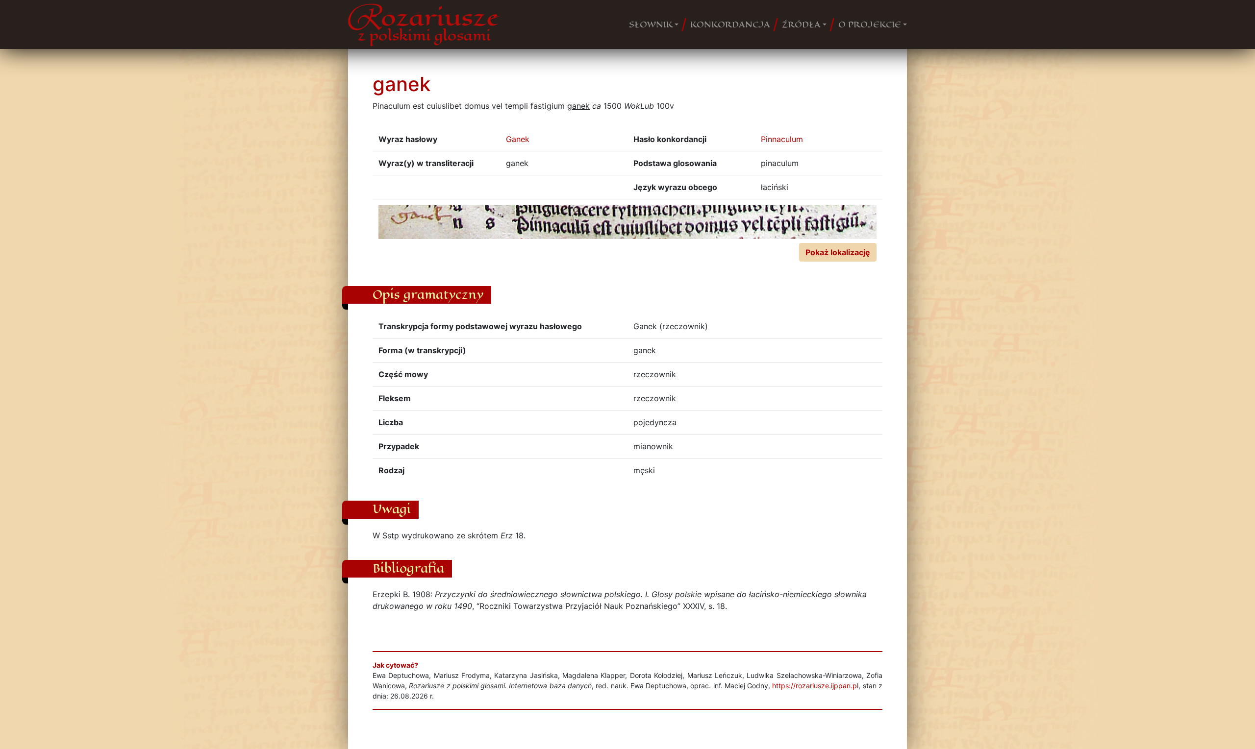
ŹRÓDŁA (801, 24)
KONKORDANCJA (730, 24)
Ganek (517, 139)
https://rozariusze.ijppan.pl (815, 685)
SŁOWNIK (651, 24)
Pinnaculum (782, 139)
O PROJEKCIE (869, 24)
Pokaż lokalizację (837, 252)
